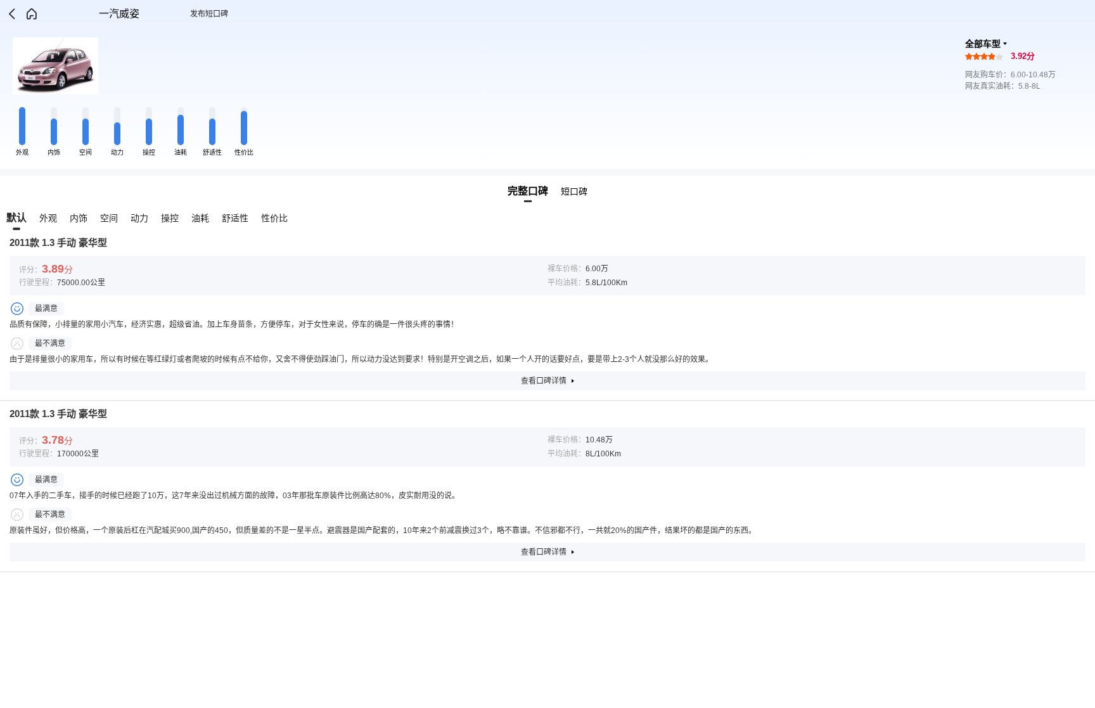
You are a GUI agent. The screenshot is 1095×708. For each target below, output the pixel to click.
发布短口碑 (209, 14)
